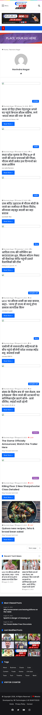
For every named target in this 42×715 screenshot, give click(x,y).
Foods (14, 671)
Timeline (19, 675)
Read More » (8, 124)
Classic (21, 667)
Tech (11, 675)
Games (21, 671)
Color (29, 667)
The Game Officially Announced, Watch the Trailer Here (20, 444)
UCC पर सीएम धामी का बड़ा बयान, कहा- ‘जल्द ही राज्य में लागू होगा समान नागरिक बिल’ (20, 304)
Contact (30, 704)
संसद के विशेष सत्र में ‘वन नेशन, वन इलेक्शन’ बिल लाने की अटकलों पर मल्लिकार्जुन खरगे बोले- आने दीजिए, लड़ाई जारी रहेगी (21, 396)
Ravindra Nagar (21, 69)
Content (5, 671)
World (34, 675)
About (5, 667)
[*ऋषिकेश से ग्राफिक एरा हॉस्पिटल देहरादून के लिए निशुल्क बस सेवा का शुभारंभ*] (21, 645)
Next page (32, 548)
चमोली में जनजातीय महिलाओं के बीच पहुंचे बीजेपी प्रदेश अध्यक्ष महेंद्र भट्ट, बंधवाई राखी (20, 350)
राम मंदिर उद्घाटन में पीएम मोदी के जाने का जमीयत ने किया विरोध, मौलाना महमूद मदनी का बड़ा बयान (20, 208)
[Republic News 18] (21, 5)
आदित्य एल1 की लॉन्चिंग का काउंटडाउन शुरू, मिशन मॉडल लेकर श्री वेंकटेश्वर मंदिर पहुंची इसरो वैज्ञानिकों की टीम (20, 257)
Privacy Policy (20, 704)
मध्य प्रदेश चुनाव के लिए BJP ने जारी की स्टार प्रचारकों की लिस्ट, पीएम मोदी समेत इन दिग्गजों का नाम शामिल (19, 159)
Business (13, 667)
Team (5, 675)
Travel (27, 675)
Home (5, 49)
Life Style (30, 671)
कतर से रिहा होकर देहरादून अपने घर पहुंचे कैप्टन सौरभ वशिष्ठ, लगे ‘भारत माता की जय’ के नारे (19, 113)
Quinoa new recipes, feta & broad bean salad (18, 530)
